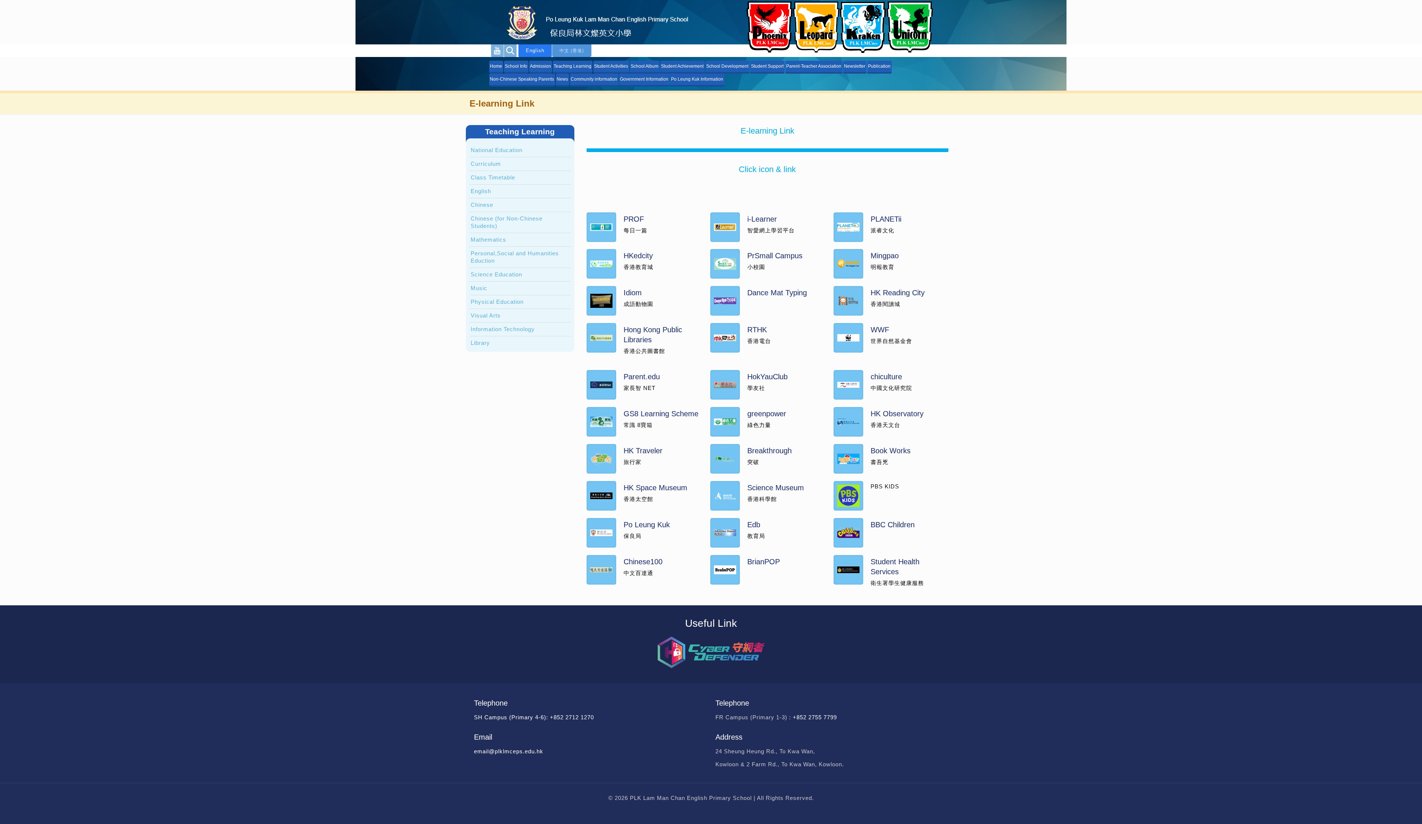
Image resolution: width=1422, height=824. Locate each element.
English (535, 50)
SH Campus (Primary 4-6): (512, 717)
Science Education (496, 274)
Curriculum (486, 164)
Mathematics (488, 239)
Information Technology (503, 329)
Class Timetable (493, 177)
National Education (497, 150)
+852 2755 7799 (816, 717)
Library (480, 343)
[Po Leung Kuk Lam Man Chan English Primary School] (590, 22)
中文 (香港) (572, 50)
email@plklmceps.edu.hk (508, 751)
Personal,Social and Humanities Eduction (515, 257)
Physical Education (497, 302)
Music (479, 288)
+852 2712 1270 (572, 717)
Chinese (482, 205)
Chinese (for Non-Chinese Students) (507, 222)
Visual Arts (486, 315)
